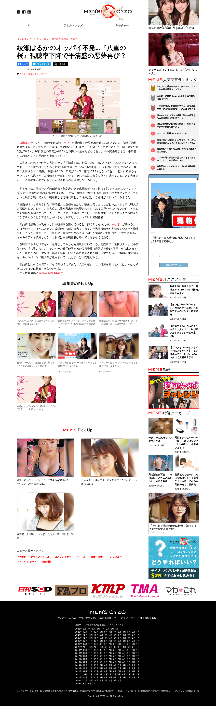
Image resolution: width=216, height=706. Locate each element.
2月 (112, 628)
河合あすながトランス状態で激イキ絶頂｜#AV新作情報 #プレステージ (176, 116)
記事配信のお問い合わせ (112, 691)
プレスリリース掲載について (187, 691)
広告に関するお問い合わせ (90, 691)
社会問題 (46, 561)
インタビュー (115, 556)
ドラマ (44, 74)
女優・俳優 (97, 556)
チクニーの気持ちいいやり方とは (172, 133)
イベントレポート (27, 561)
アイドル (81, 556)
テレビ (23, 74)
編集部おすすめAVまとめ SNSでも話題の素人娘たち (176, 150)
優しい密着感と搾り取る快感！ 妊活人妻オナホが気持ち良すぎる (176, 125)
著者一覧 (38, 691)
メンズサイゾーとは (25, 691)
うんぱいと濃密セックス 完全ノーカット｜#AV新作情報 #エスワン (176, 88)
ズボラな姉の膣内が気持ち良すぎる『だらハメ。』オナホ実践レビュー (176, 159)
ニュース (21, 69)
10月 (96, 632)
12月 (85, 632)
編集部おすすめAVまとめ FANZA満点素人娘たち (176, 167)
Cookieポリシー (167, 691)
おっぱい (116, 224)
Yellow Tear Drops (50, 273)
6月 (93, 628)
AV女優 (22, 556)
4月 (103, 628)
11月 (91, 632)
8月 (84, 628)
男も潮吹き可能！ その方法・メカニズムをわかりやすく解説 (160, 477)
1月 (116, 628)
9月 (101, 632)
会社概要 (46, 691)
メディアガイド (130, 691)
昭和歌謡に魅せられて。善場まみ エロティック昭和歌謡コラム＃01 (184, 289)
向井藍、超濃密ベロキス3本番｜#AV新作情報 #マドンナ (176, 97)
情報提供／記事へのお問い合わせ (65, 691)
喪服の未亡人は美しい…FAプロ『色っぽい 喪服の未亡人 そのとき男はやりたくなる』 (176, 141)
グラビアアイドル (40, 556)
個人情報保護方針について (149, 691)
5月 (98, 628)
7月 (89, 628)
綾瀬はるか (33, 74)
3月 (107, 628)
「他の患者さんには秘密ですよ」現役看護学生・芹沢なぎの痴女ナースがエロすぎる (176, 107)
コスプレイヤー (63, 556)
